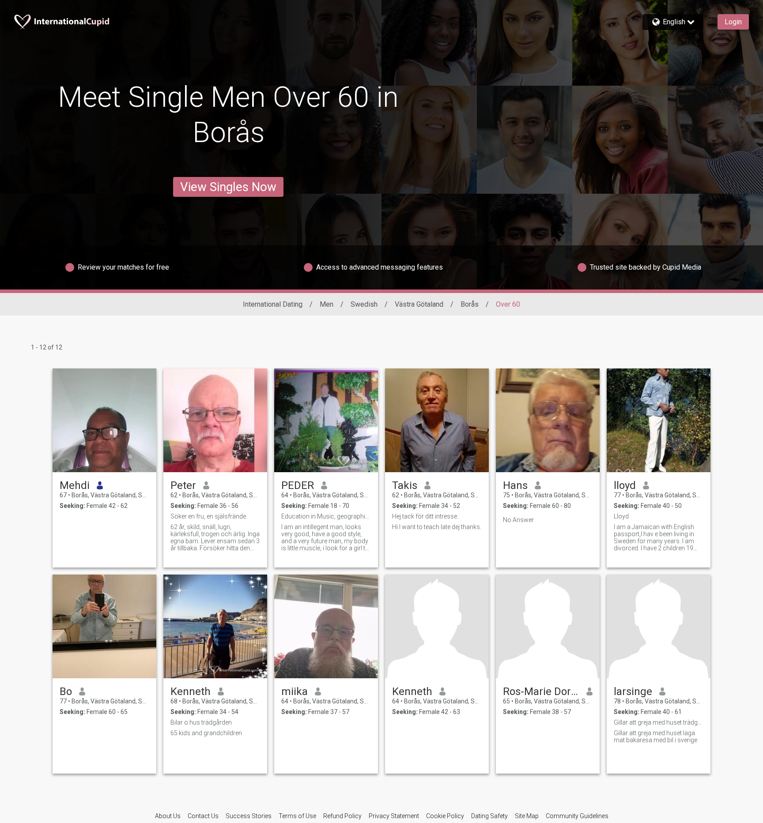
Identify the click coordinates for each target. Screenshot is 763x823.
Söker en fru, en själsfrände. (208, 516)
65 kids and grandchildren (206, 733)
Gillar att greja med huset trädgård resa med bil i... (658, 722)
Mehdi (75, 485)
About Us (168, 815)
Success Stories (249, 815)
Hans (515, 485)
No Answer (518, 519)
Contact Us (203, 815)
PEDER (297, 485)
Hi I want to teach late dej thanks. (436, 526)
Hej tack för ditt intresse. (425, 516)
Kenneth (190, 691)
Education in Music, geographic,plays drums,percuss (326, 516)
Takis (404, 485)
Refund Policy (342, 815)
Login (733, 22)
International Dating (272, 304)
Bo (66, 691)
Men (326, 304)
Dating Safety (489, 815)
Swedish (364, 304)
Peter (183, 485)
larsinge (633, 691)
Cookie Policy (445, 815)
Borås (470, 304)
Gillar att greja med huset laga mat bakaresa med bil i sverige (655, 736)
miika (294, 691)
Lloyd (621, 516)
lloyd (625, 485)
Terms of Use (297, 815)
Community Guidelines (577, 815)
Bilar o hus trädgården (201, 722)
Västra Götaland (419, 304)
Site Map (527, 815)
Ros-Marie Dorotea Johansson (541, 691)
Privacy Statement (394, 815)
